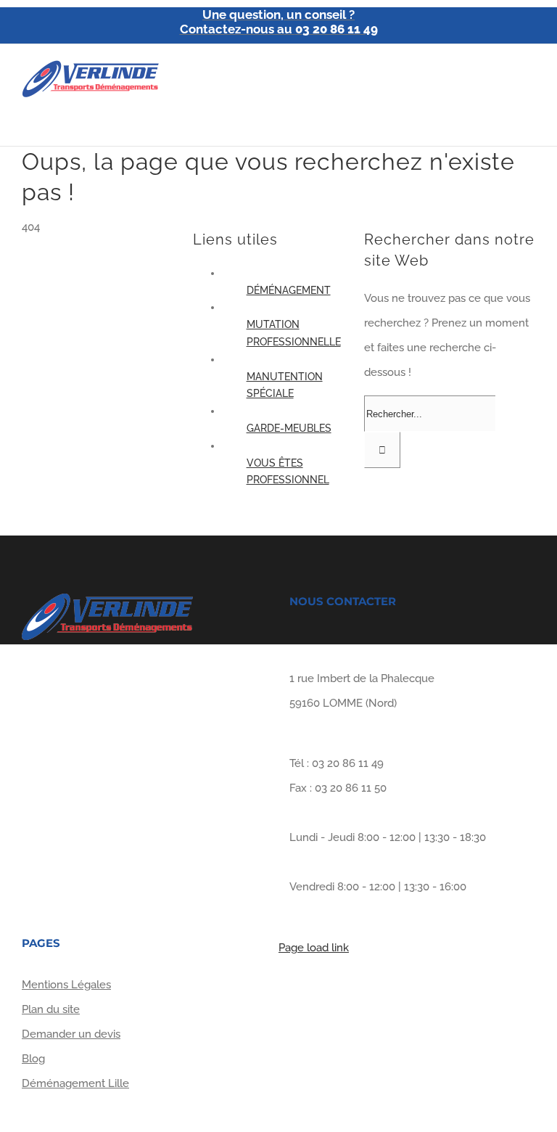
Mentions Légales (66, 984)
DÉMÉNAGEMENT (289, 290)
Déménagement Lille (75, 1083)
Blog (33, 1058)
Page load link (313, 947)
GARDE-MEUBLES (289, 428)
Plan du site (51, 1009)
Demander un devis (71, 1034)
